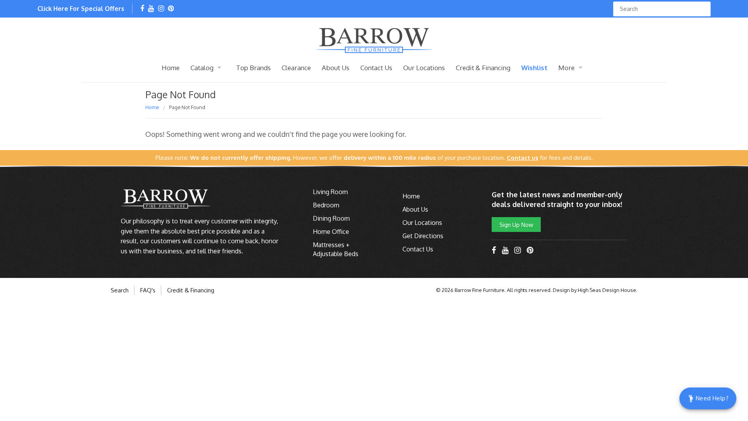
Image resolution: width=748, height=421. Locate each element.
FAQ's (147, 290)
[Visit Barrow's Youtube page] (151, 9)
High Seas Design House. (607, 290)
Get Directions (422, 236)
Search (120, 290)
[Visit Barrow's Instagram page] (161, 9)
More (566, 68)
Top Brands (253, 68)
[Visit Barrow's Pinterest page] (171, 9)
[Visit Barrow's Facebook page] (142, 9)
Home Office (331, 231)
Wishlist (534, 68)
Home (171, 68)
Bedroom (326, 205)
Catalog (202, 68)
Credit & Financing (483, 68)
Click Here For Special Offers (80, 8)
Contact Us (376, 68)
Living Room (330, 192)
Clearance (296, 68)
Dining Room (331, 218)
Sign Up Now (516, 224)
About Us (335, 68)
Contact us (522, 157)
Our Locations (424, 68)
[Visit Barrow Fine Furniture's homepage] (374, 39)
